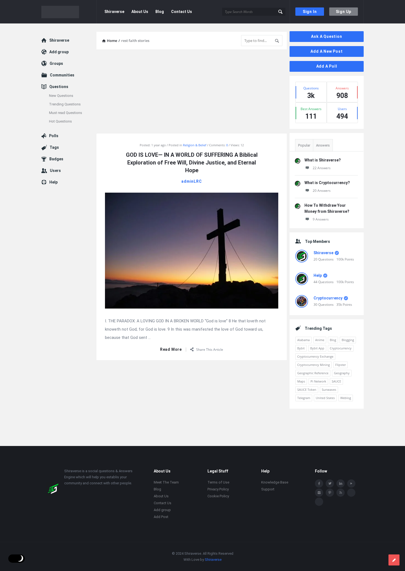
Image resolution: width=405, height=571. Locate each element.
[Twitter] (330, 483)
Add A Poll (326, 66)
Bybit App (317, 348)
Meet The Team (166, 482)
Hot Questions (60, 121)
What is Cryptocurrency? (327, 182)
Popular (304, 145)
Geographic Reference (312, 373)
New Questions (61, 96)
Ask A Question (326, 36)
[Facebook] (319, 483)
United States (325, 398)
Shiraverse (114, 11)
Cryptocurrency (328, 298)
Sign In (310, 11)
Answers (323, 145)
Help (318, 275)
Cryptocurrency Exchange (315, 356)
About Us (139, 11)
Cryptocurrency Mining (313, 365)
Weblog (345, 398)
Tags (54, 147)
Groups (56, 63)
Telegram (303, 398)
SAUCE (336, 381)
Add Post (161, 517)
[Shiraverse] (69, 11)
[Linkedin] (340, 483)
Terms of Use (218, 482)
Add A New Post (326, 51)
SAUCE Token (306, 389)
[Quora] (319, 502)
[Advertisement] (191, 92)
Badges (56, 159)
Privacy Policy (218, 489)
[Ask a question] (393, 559)
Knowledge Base (274, 482)
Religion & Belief (194, 145)
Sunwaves (329, 389)
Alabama (303, 340)
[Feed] (340, 492)
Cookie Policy (218, 496)
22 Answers (322, 168)
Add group (59, 52)
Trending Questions (65, 104)
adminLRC (191, 181)
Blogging (348, 340)
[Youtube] (351, 483)
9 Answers (321, 219)
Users (55, 170)
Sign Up (344, 11)
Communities (62, 75)
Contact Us (181, 11)
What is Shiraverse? (322, 160)
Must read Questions (65, 113)
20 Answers (322, 190)
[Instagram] (319, 492)
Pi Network (318, 381)
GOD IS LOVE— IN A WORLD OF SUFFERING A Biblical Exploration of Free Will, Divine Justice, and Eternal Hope (191, 163)
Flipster (340, 365)
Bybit (301, 348)
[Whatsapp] (351, 492)
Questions (58, 86)
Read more (171, 349)
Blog (159, 11)
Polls (53, 136)
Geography (342, 373)
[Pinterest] (330, 492)
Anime (319, 340)
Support (267, 489)
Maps (301, 381)
